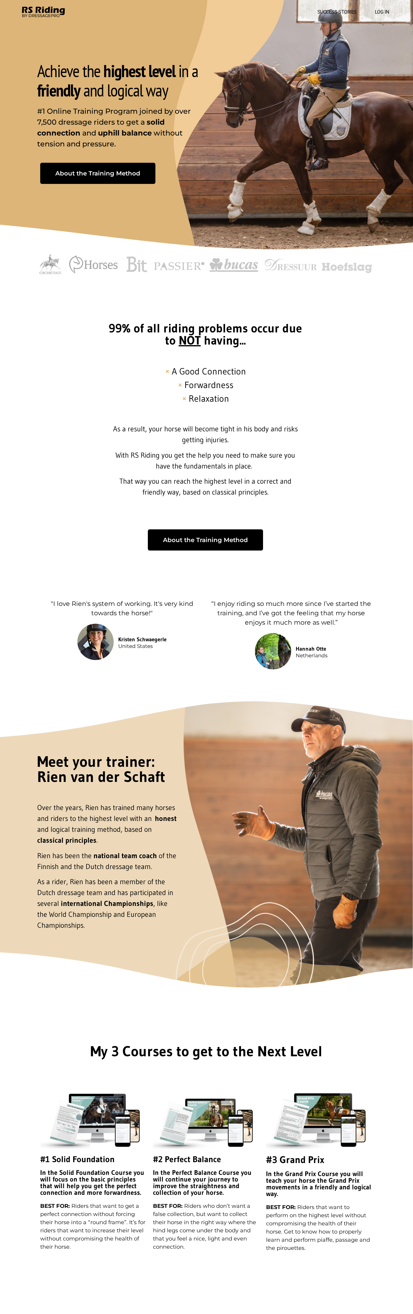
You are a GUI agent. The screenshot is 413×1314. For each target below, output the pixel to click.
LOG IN (382, 12)
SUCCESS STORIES (337, 12)
